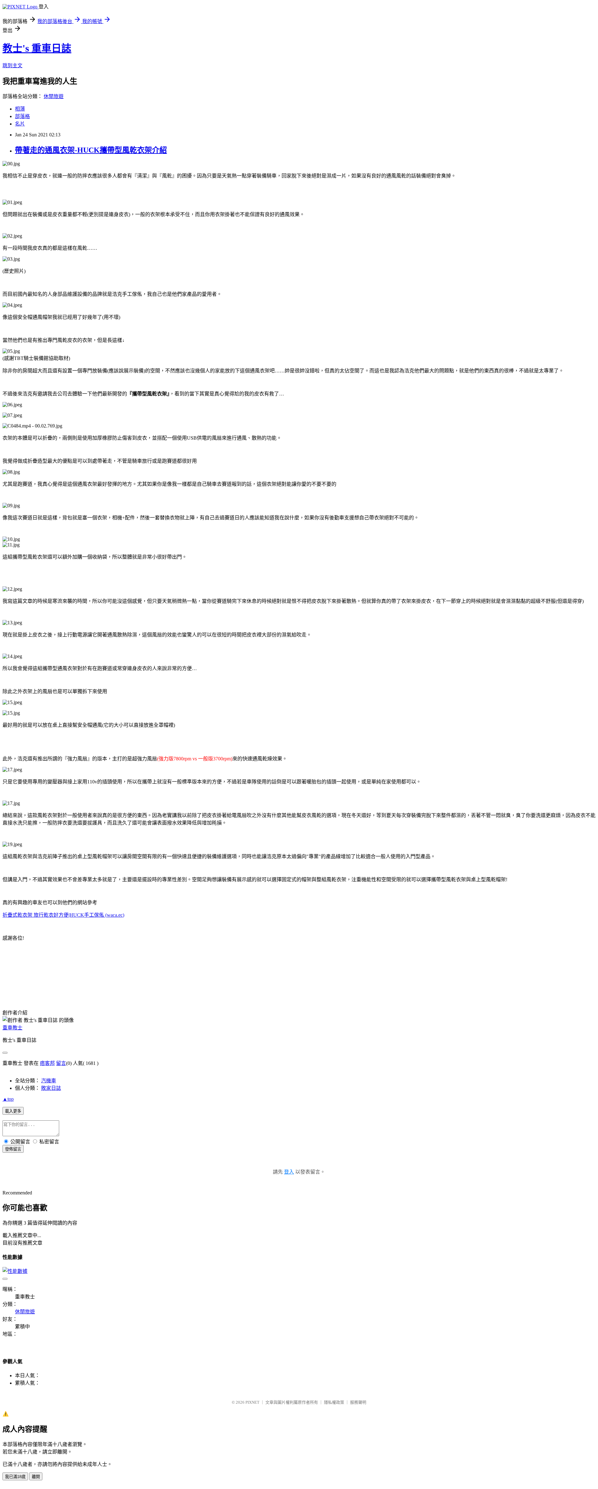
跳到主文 (12, 65)
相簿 (20, 108)
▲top (8, 1099)
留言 (61, 1063)
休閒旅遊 (54, 96)
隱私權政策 (334, 1402)
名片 (20, 123)
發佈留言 (13, 1149)
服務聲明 (358, 1402)
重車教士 (12, 1027)
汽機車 (48, 1080)
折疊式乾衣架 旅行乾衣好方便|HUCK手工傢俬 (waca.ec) (63, 915)
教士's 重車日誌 (36, 48)
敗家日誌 (51, 1088)
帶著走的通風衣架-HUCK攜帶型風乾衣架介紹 (91, 150)
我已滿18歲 (15, 1476)
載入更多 (13, 1111)
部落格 (22, 116)
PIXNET (252, 1402)
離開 (36, 1476)
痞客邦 (47, 1063)
